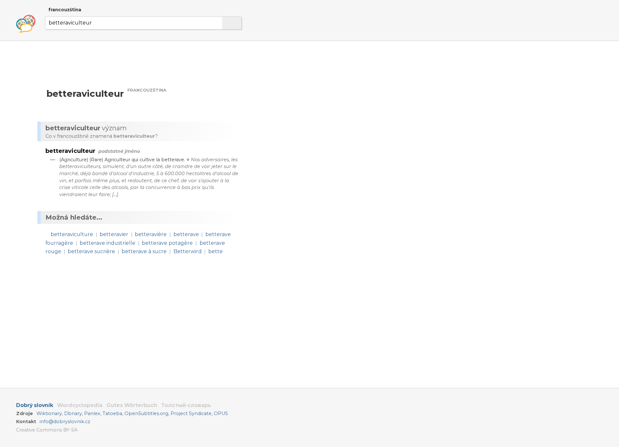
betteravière (151, 234)
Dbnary (73, 413)
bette (215, 251)
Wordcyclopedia (80, 405)
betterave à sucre (144, 251)
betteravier (114, 234)
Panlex (92, 413)
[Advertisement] (314, 102)
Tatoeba (112, 413)
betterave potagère (167, 243)
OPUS (221, 413)
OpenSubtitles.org (146, 413)
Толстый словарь (186, 405)
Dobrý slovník (34, 405)
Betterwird (187, 251)
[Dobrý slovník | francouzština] (25, 24)
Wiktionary (49, 413)
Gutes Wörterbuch (131, 405)
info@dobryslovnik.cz (65, 421)
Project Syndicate (191, 413)
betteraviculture (72, 234)
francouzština (64, 9)
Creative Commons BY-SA (46, 430)
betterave (186, 234)
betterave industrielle (107, 243)
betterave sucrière (91, 251)
